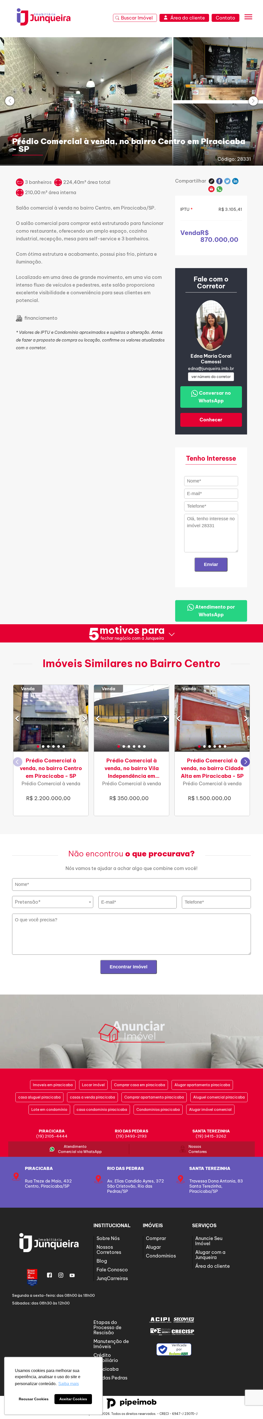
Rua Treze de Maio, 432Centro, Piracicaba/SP (48, 1183)
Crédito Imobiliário (105, 1357)
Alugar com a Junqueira (210, 1254)
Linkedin (235, 181)
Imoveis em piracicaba (53, 1085)
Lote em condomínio (49, 1109)
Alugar (153, 1247)
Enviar (211, 564)
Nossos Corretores (195, 1149)
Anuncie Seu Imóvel (208, 1240)
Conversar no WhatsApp (214, 397)
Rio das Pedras (125, 1168)
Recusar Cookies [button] (34, 1399)
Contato (225, 18)
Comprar (156, 1238)
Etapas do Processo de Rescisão (107, 1327)
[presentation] (9, 101)
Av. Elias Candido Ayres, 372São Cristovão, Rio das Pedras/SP (135, 1186)
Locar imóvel (93, 1085)
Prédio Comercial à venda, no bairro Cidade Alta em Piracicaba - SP (212, 768)
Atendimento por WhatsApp (214, 611)
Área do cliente (212, 1266)
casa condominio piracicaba (102, 1109)
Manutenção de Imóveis (111, 1343)
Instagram (60, 1275)
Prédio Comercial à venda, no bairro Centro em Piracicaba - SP (51, 768)
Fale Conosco (112, 1270)
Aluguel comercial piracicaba (219, 1097)
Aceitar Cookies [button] (73, 1399)
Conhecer (211, 420)
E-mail (211, 189)
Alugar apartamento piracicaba (202, 1085)
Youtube (72, 1275)
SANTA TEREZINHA (209, 1168)
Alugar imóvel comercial (210, 1109)
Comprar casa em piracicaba (139, 1085)
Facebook (219, 181)
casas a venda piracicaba (92, 1097)
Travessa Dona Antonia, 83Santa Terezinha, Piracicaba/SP (216, 1186)
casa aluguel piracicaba (39, 1097)
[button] (38, 746)
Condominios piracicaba (158, 1109)
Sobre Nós (108, 1238)
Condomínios (161, 1256)
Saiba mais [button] (68, 1384)
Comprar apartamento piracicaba (154, 1097)
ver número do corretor (211, 376)
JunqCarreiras (112, 1278)
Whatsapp (219, 189)
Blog (102, 1261)
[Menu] (248, 18)
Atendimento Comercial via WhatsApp (75, 1149)
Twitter (227, 181)
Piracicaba (39, 1168)
